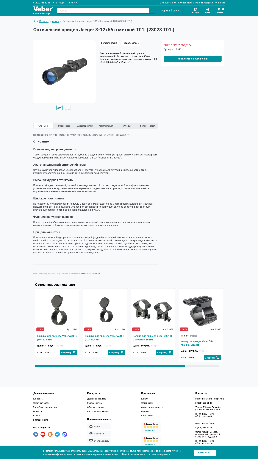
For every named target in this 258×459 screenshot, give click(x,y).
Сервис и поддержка (203, 3)
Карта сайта (147, 415)
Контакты (220, 3)
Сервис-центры (94, 403)
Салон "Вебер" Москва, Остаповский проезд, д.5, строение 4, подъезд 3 (207, 434)
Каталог (145, 399)
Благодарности (40, 420)
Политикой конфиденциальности (58, 454)
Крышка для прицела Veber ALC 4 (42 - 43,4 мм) (104, 338)
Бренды (145, 411)
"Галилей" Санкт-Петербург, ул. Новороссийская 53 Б (208, 408)
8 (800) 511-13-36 (64, 3)
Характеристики (85, 126)
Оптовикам (186, 3)
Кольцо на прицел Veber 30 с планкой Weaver (197, 343)
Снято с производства (152, 407)
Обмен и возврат (95, 407)
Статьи (36, 415)
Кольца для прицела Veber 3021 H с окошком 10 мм (152, 338)
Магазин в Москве (204, 423)
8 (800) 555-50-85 (41, 3)
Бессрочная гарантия (98, 411)
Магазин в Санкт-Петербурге (209, 399)
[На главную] (34, 21)
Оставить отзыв (109, 43)
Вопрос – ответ (147, 126)
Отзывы (127, 126)
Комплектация (106, 126)
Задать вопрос (131, 43)
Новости (37, 411)
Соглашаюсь (205, 452)
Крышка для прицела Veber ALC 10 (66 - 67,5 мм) (57, 338)
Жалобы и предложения (45, 407)
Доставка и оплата (169, 3)
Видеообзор (64, 126)
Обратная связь (41, 403)
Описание (43, 126)
